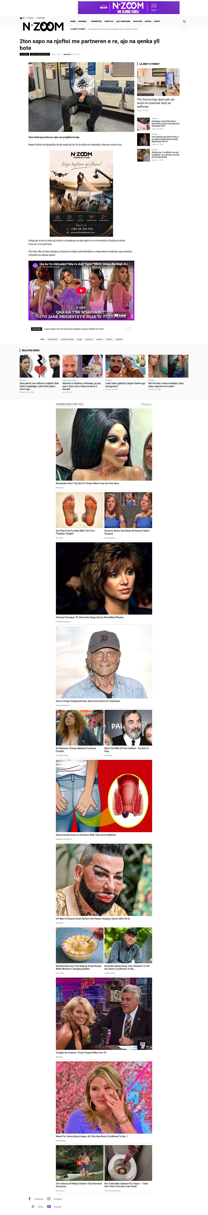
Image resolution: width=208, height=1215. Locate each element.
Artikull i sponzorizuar (145, 95)
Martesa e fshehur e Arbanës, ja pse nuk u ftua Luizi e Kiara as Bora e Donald (82, 386)
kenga (79, 339)
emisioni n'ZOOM (67, 339)
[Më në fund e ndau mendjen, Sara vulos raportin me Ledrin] (168, 366)
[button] (184, 21)
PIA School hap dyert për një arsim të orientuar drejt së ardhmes (155, 103)
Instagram (58, 1199)
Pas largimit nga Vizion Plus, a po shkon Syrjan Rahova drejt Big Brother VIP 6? (165, 139)
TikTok (40, 1207)
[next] (186, 29)
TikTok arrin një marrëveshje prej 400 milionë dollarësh (109, 29)
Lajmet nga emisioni (40, 54)
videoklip (119, 339)
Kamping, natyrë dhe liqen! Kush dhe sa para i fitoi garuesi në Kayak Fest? (165, 123)
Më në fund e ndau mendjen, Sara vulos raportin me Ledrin (166, 385)
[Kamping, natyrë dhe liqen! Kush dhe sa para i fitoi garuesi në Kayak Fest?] (143, 124)
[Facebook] (29, 1199)
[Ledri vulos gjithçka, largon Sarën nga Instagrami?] (125, 366)
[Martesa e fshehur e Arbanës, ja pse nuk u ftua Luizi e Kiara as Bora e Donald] (83, 366)
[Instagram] (49, 1199)
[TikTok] (33, 1207)
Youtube (57, 1207)
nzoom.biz (89, 339)
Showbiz (24, 54)
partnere (99, 339)
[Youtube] (49, 1207)
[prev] (182, 29)
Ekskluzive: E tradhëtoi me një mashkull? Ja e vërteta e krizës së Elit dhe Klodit (165, 154)
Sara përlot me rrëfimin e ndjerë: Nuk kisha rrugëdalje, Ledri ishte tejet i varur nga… (39, 386)
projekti (109, 339)
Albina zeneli (52, 339)
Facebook (38, 1199)
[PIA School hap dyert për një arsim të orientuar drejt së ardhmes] (158, 82)
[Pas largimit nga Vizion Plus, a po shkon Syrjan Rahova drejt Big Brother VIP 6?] (143, 139)
